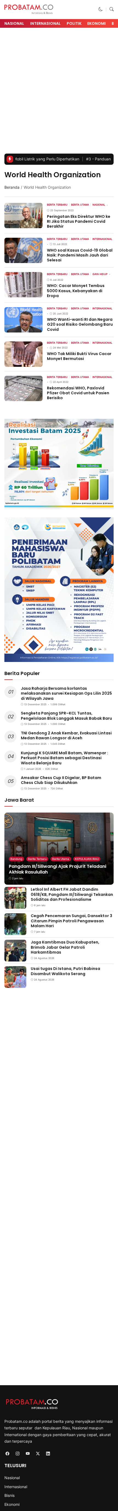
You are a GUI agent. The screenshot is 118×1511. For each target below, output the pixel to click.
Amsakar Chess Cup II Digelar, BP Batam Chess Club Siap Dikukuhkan (61, 780)
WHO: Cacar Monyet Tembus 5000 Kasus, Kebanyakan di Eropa (76, 290)
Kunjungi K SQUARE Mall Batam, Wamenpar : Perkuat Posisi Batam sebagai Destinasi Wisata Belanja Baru (64, 757)
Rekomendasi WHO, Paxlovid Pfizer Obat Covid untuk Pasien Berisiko (78, 393)
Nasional (14, 23)
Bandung (16, 858)
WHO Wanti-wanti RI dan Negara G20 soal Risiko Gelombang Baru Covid (80, 324)
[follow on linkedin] (48, 1453)
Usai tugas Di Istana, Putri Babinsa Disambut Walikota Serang (65, 971)
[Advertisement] (59, 92)
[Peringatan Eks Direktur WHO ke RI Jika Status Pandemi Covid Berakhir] (23, 224)
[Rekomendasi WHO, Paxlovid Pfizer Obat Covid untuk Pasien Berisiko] (23, 397)
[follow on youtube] (27, 1453)
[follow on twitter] (38, 1453)
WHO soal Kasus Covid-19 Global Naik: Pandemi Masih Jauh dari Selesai (80, 255)
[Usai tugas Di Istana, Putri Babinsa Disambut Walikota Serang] (15, 984)
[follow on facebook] (7, 1453)
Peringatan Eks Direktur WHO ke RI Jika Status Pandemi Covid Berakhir (78, 221)
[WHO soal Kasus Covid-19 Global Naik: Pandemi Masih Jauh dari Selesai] (23, 259)
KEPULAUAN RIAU (87, 858)
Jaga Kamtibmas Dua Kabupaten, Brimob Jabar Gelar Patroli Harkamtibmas (65, 947)
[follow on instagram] (17, 1453)
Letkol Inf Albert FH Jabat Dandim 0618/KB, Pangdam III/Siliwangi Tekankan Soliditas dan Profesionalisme (72, 894)
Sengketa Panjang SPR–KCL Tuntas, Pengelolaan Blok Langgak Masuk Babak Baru (66, 715)
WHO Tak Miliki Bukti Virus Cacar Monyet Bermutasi (79, 356)
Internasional (45, 23)
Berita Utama (60, 858)
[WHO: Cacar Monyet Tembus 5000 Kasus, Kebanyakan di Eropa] (23, 293)
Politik (74, 23)
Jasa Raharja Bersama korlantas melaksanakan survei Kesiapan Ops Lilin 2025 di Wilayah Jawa (66, 693)
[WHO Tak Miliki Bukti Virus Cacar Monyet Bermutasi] (23, 362)
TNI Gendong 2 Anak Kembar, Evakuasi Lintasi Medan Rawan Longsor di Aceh (66, 735)
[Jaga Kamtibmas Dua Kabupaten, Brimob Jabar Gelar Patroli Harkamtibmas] (15, 957)
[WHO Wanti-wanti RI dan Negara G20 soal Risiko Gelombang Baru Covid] (23, 328)
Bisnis (9, 1495)
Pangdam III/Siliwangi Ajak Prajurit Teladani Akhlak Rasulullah (57, 869)
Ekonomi (96, 23)
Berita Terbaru (37, 858)
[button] (101, 9)
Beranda (11, 187)
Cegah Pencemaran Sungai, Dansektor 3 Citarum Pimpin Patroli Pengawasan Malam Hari (71, 920)
